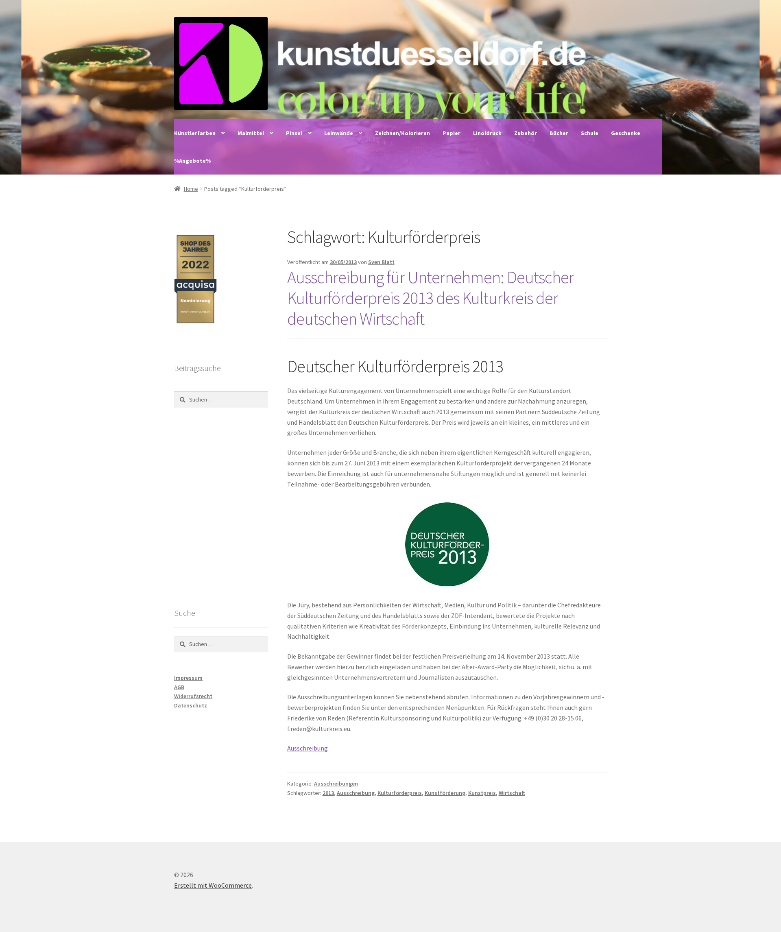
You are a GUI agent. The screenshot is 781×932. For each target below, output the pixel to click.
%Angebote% (192, 160)
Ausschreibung (307, 748)
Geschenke (625, 133)
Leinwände (338, 133)
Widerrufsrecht (193, 696)
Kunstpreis (482, 793)
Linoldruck (487, 133)
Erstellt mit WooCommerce (213, 885)
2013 (328, 793)
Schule (589, 133)
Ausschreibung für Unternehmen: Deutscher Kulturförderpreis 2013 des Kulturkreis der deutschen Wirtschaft (430, 297)
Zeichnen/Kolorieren (402, 133)
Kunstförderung (445, 793)
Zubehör (525, 133)
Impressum (188, 677)
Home (191, 188)
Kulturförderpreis (399, 793)
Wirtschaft (512, 793)
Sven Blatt (381, 262)
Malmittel (251, 133)
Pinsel (294, 133)
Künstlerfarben (195, 133)
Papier (451, 133)
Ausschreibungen (336, 783)
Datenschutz (190, 705)
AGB (179, 687)
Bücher (559, 133)
